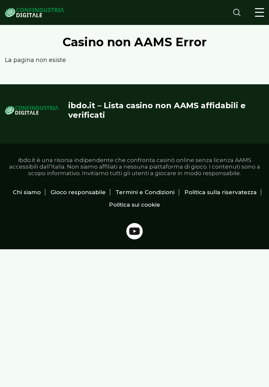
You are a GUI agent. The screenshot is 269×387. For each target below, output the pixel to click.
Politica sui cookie (134, 204)
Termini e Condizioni (145, 192)
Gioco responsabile (78, 192)
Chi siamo (27, 192)
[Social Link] (134, 231)
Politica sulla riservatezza (220, 192)
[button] (259, 12)
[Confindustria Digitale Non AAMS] (34, 12)
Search (239, 12)
